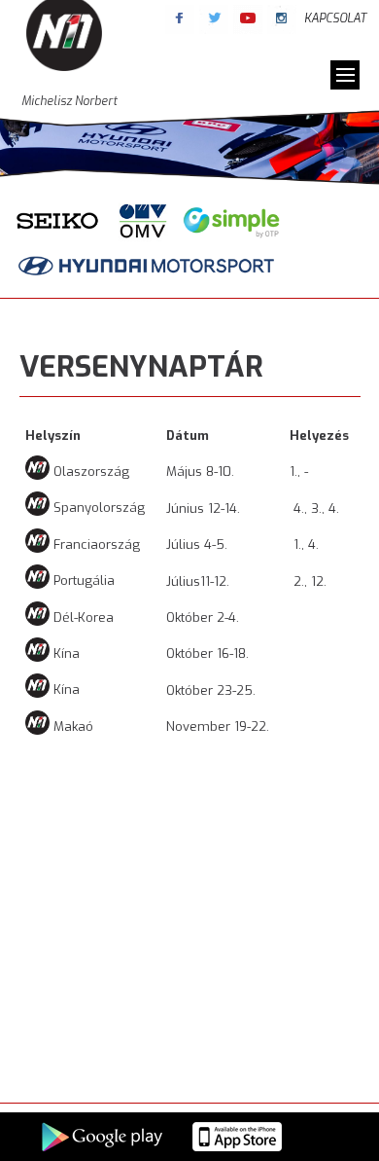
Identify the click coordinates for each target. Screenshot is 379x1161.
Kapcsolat (335, 18)
